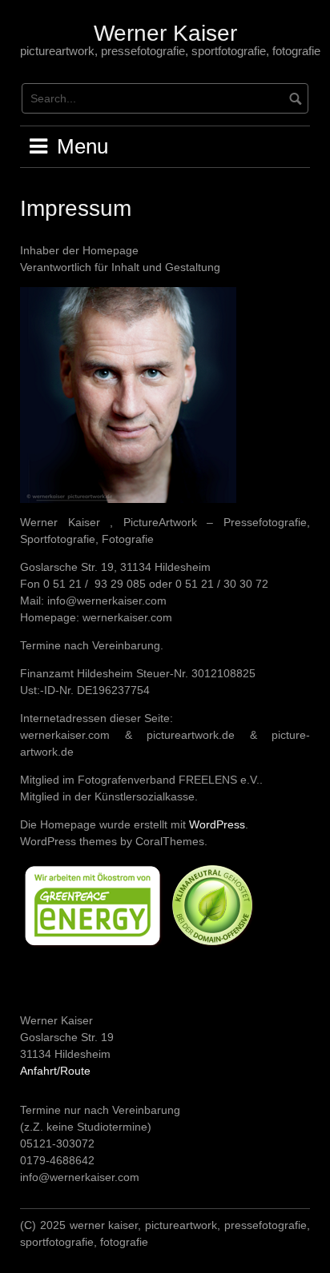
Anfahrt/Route (55, 1070)
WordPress (217, 824)
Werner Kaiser (165, 33)
